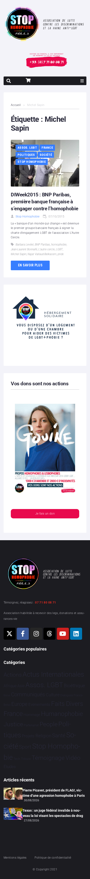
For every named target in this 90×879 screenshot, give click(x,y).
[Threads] (49, 634)
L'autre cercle (46, 249)
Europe (19, 704)
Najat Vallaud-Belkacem (42, 254)
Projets (28, 736)
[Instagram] (36, 634)
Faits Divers (67, 703)
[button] (82, 80)
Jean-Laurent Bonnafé (24, 249)
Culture (53, 694)
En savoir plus (30, 265)
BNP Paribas (42, 244)
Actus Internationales (53, 674)
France (47, 147)
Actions (13, 675)
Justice (13, 724)
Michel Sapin (18, 254)
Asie (20, 686)
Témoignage (48, 757)
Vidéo (73, 757)
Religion (43, 735)
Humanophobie (62, 713)
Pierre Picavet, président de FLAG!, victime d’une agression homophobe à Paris (54, 792)
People (49, 724)
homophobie (58, 244)
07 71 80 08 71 (45, 602)
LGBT (59, 249)
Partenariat (31, 725)
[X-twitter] (10, 634)
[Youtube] (63, 634)
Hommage (32, 715)
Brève (7, 695)
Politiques (26, 155)
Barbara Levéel (25, 244)
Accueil (16, 105)
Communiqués (28, 694)
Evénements (39, 704)
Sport (25, 747)
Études (10, 766)
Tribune (26, 759)
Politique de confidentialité (53, 857)
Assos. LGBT (27, 147)
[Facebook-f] (23, 634)
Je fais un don (45, 513)
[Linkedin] (76, 634)
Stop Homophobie (32, 162)
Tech (16, 759)
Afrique (10, 685)
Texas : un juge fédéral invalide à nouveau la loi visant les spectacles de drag (53, 813)
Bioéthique (74, 685)
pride (61, 254)
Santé (58, 735)
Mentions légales (15, 857)
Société (46, 155)
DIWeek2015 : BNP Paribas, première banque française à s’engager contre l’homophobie (44, 201)
